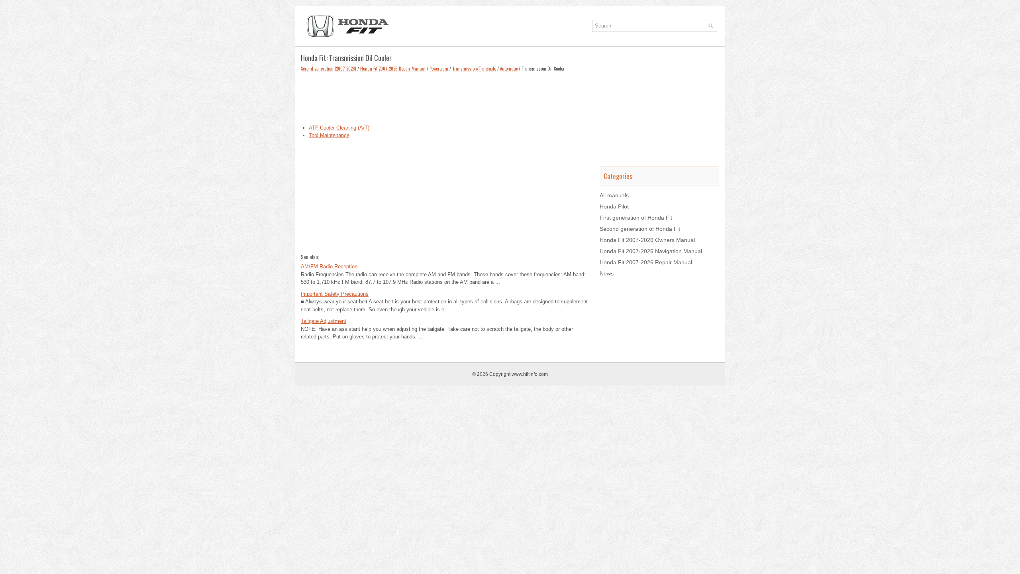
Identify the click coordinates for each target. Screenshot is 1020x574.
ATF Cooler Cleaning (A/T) (339, 128)
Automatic (509, 68)
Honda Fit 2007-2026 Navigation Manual (651, 251)
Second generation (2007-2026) (328, 68)
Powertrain (439, 68)
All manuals (614, 195)
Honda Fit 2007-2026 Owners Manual (647, 240)
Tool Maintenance (329, 135)
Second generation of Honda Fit (640, 229)
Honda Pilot (614, 206)
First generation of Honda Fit (636, 217)
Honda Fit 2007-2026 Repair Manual (393, 68)
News (607, 273)
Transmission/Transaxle (474, 68)
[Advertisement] (444, 96)
